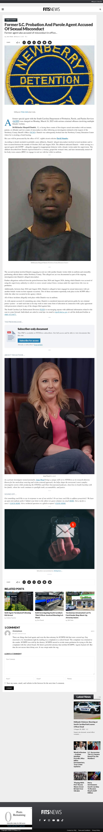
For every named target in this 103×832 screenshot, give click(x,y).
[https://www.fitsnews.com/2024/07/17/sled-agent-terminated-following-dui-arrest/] (19, 601)
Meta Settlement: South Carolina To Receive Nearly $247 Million (93, 788)
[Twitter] (46, 820)
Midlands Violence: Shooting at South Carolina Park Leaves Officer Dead (86, 724)
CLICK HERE (15, 503)
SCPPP (16, 121)
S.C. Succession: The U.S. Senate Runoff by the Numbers (94, 755)
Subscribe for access (29, 340)
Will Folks (70, 620)
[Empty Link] (98, 697)
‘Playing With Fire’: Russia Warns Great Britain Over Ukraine (79, 787)
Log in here (38, 344)
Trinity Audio (24, 112)
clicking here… (58, 571)
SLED (42, 309)
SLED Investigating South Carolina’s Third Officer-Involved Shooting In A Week (49, 615)
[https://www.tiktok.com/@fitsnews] (62, 820)
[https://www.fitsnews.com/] (51, 812)
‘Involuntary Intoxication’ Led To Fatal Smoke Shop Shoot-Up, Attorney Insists (78, 615)
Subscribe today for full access (16, 823)
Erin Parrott (40, 620)
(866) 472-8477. (10, 314)
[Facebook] (41, 820)
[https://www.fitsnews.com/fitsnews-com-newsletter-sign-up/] (49, 539)
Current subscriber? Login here (16, 826)
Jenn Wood (10, 36)
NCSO (32, 132)
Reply (92, 631)
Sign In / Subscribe (97, 1)
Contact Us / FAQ (71, 830)
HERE (71, 501)
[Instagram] (50, 820)
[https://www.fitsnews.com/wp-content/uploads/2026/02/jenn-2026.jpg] (49, 416)
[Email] (59, 820)
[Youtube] (55, 820)
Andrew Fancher (11, 618)
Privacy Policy (96, 830)
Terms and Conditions (84, 830)
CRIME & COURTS (11, 19)
